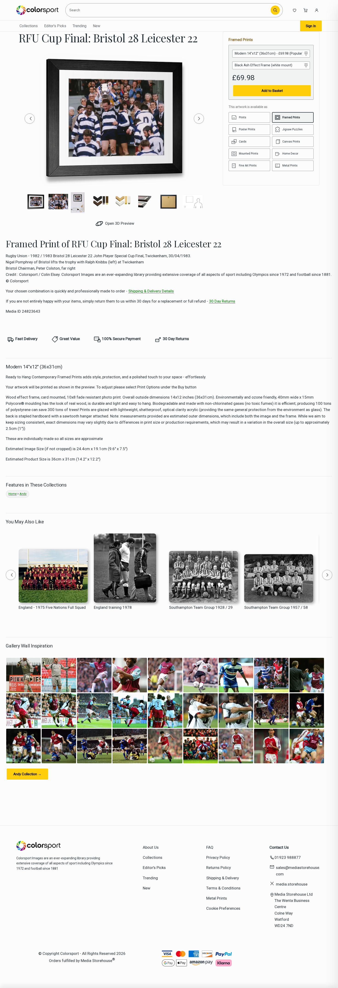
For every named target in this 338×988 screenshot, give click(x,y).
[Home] (37, 10)
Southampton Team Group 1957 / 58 (276, 607)
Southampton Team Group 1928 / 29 (201, 607)
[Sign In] (317, 10)
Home (13, 493)
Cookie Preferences (223, 908)
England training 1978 (113, 607)
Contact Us (279, 847)
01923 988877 (288, 857)
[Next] (199, 119)
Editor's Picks (55, 26)
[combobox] (168, 10)
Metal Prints (216, 898)
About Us (151, 847)
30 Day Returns (222, 301)
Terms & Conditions (223, 888)
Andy (23, 493)
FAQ (209, 847)
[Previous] (30, 119)
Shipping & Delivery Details (151, 291)
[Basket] (306, 10)
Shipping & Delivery (222, 878)
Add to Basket (272, 91)
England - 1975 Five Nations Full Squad (52, 607)
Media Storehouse (96, 960)
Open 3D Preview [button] (119, 223)
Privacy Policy (218, 857)
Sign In (311, 26)
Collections (29, 26)
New (96, 26)
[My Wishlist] (294, 10)
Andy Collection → (27, 774)
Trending (79, 26)
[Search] (275, 10)
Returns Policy (218, 867)
